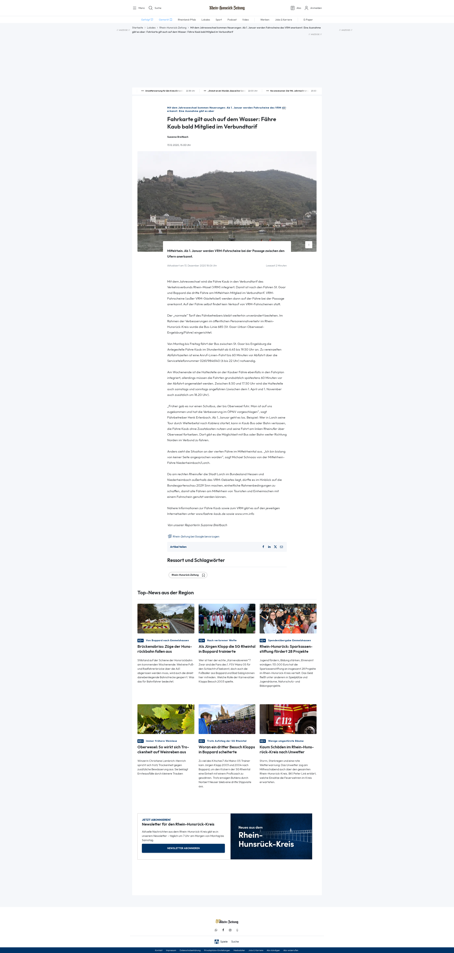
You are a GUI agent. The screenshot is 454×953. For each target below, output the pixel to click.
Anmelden (316, 8)
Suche (158, 8)
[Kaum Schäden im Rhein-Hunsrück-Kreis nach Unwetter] (288, 719)
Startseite (137, 27)
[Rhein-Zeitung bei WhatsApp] (216, 930)
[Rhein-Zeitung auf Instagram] (230, 930)
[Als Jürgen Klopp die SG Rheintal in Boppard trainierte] (227, 618)
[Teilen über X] (275, 547)
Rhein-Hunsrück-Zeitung (172, 27)
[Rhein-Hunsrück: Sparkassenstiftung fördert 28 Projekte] (288, 618)
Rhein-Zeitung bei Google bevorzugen (195, 536)
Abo (299, 8)
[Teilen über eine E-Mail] (281, 547)
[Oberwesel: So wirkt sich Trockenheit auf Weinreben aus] (165, 719)
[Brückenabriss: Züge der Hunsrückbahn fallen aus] (165, 618)
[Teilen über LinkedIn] (269, 547)
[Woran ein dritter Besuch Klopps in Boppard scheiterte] (227, 719)
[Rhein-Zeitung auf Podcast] (237, 930)
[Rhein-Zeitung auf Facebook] (223, 930)
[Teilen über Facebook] (263, 547)
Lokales (151, 27)
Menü (141, 8)
